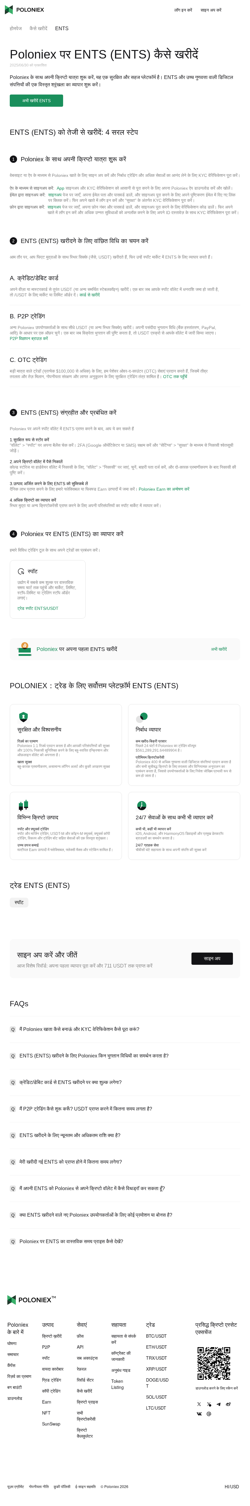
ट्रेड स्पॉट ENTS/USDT (38, 608)
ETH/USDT (156, 1347)
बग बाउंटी (14, 1387)
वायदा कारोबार (52, 1369)
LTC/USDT (156, 1408)
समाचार (13, 1354)
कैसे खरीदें (38, 28)
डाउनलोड (14, 1398)
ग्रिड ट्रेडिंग (51, 1380)
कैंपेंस (11, 1365)
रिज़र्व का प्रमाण (19, 1376)
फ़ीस (80, 1336)
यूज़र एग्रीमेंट (15, 1486)
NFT (46, 1413)
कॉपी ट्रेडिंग (51, 1391)
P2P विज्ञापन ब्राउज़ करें (29, 338)
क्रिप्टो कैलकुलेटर (85, 1433)
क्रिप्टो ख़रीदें (52, 1336)
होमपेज (16, 28)
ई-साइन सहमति (85, 1486)
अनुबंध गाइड (120, 1370)
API (80, 1347)
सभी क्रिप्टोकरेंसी (86, 1416)
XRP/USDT (156, 1369)
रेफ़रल (81, 1369)
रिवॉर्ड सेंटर (85, 1380)
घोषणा (11, 1343)
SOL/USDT (156, 1397)
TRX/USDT (156, 1358)
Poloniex (24, 9)
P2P (46, 1347)
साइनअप (55, 194)
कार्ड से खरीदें (90, 294)
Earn (46, 1402)
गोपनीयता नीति (39, 1486)
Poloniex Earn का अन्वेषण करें (164, 489)
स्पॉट (19, 902)
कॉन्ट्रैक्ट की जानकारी (120, 1356)
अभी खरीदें (219, 649)
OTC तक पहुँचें (175, 376)
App (60, 188)
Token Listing (117, 1384)
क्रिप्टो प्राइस (87, 1402)
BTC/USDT (156, 1336)
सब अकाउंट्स (87, 1358)
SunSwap (51, 1424)
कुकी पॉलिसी (62, 1486)
